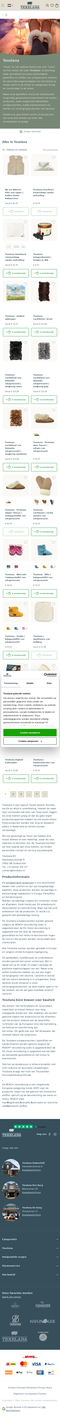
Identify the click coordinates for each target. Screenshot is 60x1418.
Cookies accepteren (30, 732)
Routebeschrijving (31, 1170)
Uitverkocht (19, 212)
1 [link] (5, 794)
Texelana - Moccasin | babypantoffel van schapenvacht (15, 577)
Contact (12, 1387)
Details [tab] (30, 683)
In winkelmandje (19, 273)
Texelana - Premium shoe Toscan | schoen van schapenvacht (43, 446)
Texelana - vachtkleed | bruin (43, 317)
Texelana (25, 1400)
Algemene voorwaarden (25, 1394)
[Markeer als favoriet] (25, 157)
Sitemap (21, 1387)
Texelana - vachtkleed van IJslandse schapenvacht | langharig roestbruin (16, 448)
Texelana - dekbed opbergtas (14, 317)
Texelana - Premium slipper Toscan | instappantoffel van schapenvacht (15, 514)
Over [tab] (49, 683)
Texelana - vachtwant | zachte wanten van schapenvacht (43, 514)
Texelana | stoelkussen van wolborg (41, 639)
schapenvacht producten (20, 882)
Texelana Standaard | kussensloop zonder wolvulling (15, 257)
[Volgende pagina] (45, 794)
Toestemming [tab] (11, 683)
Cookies (42, 1394)
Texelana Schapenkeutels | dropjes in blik (42, 257)
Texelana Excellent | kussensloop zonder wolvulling (43, 192)
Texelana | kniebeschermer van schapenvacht (44, 762)
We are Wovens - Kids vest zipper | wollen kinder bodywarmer (14, 193)
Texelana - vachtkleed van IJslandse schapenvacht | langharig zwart (13, 381)
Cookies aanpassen (28, 741)
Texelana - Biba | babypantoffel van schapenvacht (42, 577)
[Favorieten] (52, 5)
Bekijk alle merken (11, 1297)
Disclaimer (32, 1387)
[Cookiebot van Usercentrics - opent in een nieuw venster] (44, 675)
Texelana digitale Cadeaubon (14, 761)
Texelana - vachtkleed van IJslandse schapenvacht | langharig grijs (41, 381)
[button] (2, 5)
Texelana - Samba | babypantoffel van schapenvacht (15, 639)
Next (54, 566)
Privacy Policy (45, 1387)
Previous (31, 566)
